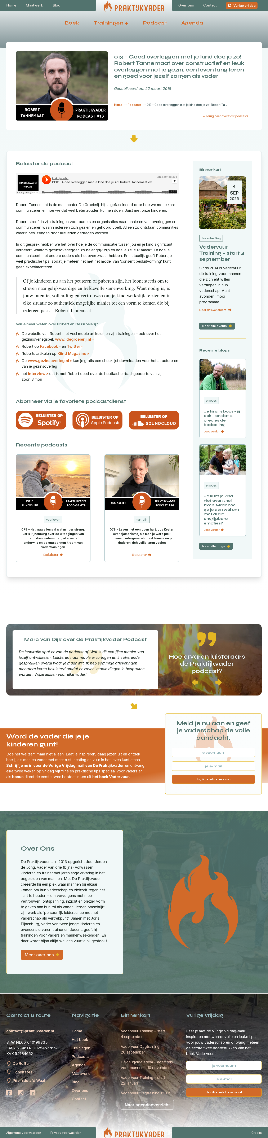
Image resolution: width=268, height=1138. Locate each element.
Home (11, 5)
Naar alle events (214, 326)
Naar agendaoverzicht (147, 1104)
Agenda (192, 23)
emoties (211, 400)
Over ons (186, 5)
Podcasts (80, 1056)
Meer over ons (39, 954)
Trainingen (108, 23)
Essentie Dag (211, 238)
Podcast (155, 23)
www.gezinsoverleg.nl (48, 360)
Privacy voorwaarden (65, 1132)
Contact (210, 5)
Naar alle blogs (213, 546)
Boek (72, 23)
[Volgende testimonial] (218, 682)
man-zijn (141, 519)
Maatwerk (34, 5)
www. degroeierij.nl (73, 339)
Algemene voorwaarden (23, 1132)
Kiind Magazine (72, 353)
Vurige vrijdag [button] (244, 6)
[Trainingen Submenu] (126, 23)
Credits (256, 1132)
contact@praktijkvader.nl (30, 1031)
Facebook (49, 346)
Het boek (80, 1039)
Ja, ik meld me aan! (213, 779)
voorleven (53, 519)
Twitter (73, 346)
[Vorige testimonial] (195, 682)
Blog (56, 5)
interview (36, 373)
